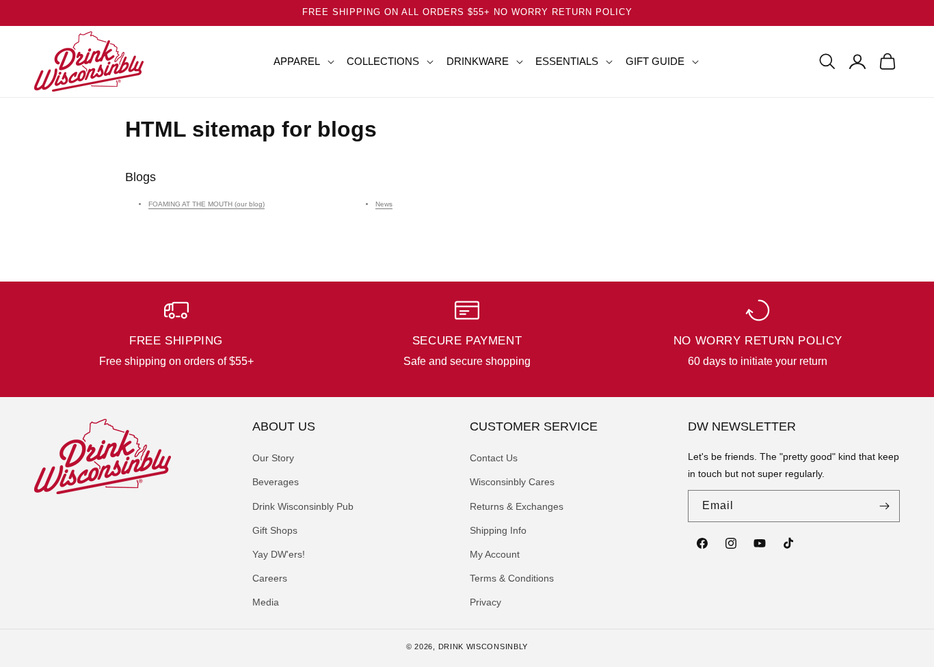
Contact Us (494, 457)
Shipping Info (498, 530)
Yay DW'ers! (278, 554)
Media (265, 602)
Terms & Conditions (512, 578)
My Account (495, 554)
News (383, 204)
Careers (269, 578)
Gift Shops (274, 530)
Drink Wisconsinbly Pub (302, 506)
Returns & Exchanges (516, 506)
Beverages (275, 481)
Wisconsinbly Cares (512, 481)
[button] (298, 61)
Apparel (296, 61)
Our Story (273, 457)
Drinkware (477, 61)
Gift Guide (655, 61)
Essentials (566, 61)
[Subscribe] (884, 506)
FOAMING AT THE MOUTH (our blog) (206, 204)
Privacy (485, 602)
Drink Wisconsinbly (483, 646)
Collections (383, 61)
